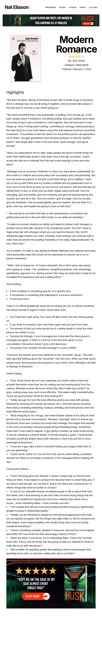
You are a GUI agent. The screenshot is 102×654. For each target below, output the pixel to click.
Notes (83, 7)
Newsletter (50, 7)
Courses (93, 7)
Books (62, 7)
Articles (72, 7)
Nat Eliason (17, 7)
